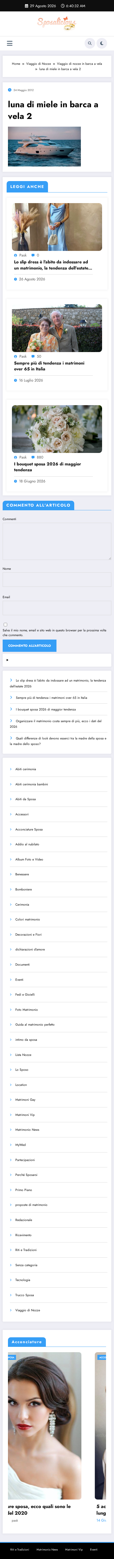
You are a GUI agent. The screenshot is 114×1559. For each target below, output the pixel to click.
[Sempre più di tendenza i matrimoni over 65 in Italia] (57, 327)
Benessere (22, 874)
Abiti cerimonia (25, 769)
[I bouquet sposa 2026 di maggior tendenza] (57, 428)
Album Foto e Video (29, 859)
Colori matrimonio (27, 919)
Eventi (19, 979)
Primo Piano (23, 1190)
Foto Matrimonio (26, 1009)
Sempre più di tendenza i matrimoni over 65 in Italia (49, 366)
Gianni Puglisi (51, 1520)
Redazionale (23, 1220)
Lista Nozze (23, 1054)
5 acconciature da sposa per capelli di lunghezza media (53, 1510)
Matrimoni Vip (25, 1114)
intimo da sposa (26, 1039)
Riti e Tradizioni (26, 1250)
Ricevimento (23, 1235)
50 (39, 356)
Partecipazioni (25, 1160)
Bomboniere (23, 889)
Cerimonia (22, 904)
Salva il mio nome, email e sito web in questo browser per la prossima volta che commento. (54, 632)
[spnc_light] (102, 43)
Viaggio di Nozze (27, 1310)
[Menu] (10, 43)
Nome (7, 568)
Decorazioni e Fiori (28, 934)
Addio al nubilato (27, 844)
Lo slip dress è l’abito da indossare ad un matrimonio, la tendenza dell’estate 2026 (51, 265)
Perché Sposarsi (26, 1174)
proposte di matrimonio (31, 1204)
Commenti (9, 519)
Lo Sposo (21, 1069)
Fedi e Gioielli (25, 994)
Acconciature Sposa (29, 829)
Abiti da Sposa (25, 799)
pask (23, 255)
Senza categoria (26, 1265)
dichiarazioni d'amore (30, 949)
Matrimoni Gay (25, 1099)
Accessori (22, 814)
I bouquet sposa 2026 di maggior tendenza (47, 467)
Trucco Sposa (24, 1295)
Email (6, 597)
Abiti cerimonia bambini (31, 784)
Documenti (22, 964)
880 (40, 457)
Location (21, 1084)
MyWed (20, 1144)
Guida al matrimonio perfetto (35, 1024)
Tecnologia (22, 1280)
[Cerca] (90, 43)
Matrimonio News (27, 1129)
